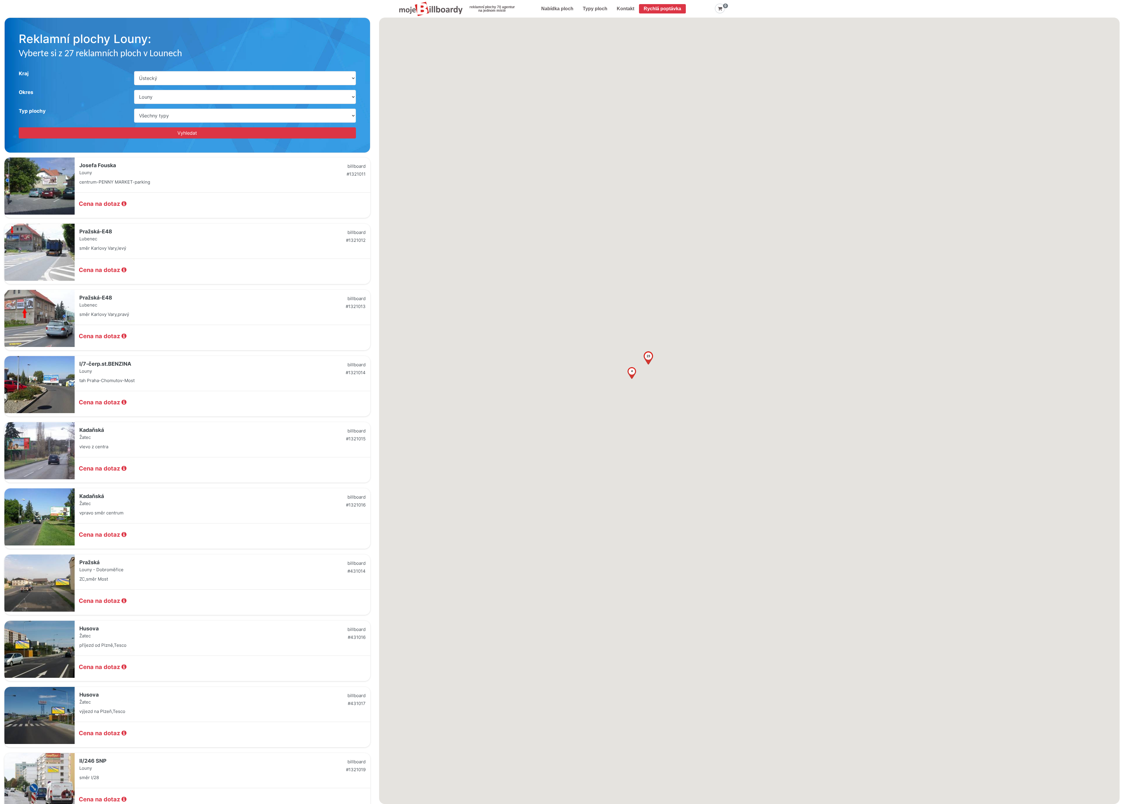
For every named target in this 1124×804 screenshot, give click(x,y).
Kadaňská (91, 430)
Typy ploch (595, 8)
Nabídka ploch (557, 8)
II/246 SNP (93, 761)
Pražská (89, 562)
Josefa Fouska (97, 165)
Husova (89, 628)
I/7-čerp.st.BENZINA (105, 364)
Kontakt (625, 8)
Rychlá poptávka (662, 8)
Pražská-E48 (95, 231)
